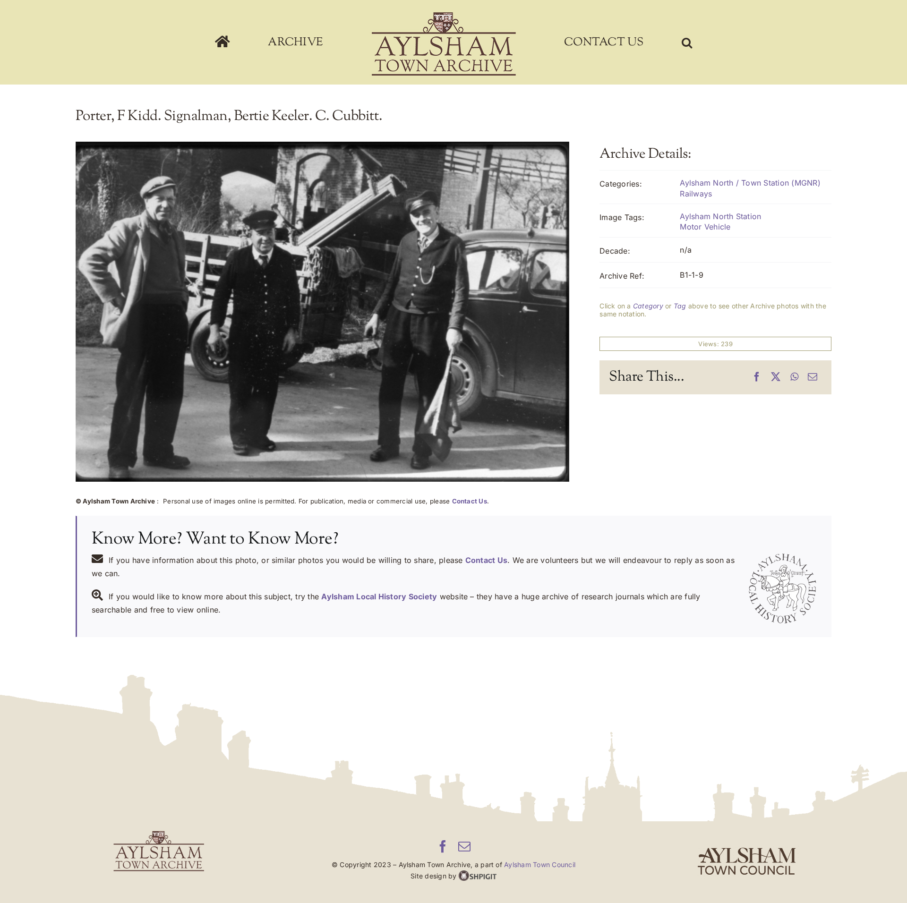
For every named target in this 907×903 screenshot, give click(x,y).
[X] (775, 377)
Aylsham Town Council (539, 864)
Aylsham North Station (720, 216)
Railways (696, 193)
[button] (625, 42)
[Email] (812, 377)
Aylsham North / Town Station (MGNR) (750, 182)
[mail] (464, 846)
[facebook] (442, 846)
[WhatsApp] (794, 377)
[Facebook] (756, 377)
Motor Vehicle (705, 226)
